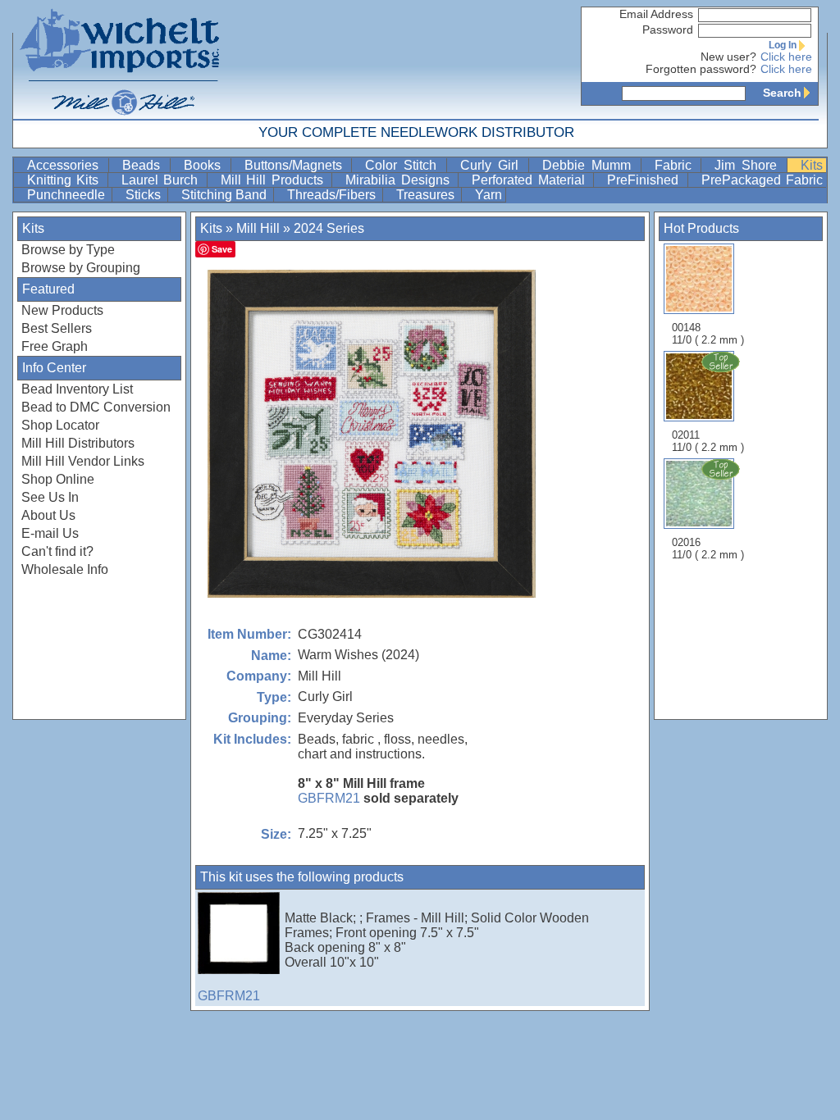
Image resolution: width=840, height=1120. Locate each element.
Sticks (145, 195)
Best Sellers (56, 328)
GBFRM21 (329, 798)
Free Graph (54, 346)
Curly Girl (492, 165)
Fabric (676, 165)
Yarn (488, 195)
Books (205, 165)
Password (667, 30)
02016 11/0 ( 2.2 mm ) (708, 548)
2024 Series (329, 228)
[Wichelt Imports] (120, 59)
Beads (144, 165)
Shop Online (57, 479)
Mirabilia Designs (399, 180)
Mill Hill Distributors (78, 443)
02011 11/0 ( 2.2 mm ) (708, 441)
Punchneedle (67, 195)
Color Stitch (404, 165)
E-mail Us (50, 533)
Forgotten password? (701, 69)
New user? (728, 57)
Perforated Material (531, 180)
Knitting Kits (65, 180)
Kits (812, 165)
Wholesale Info (64, 569)
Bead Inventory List (77, 389)
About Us (48, 515)
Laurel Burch (162, 180)
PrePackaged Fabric (762, 180)
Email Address (656, 14)
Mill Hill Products (274, 180)
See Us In (50, 497)
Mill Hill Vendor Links (82, 461)
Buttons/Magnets (296, 165)
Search (782, 92)
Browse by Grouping (80, 268)
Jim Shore (748, 165)
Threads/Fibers (333, 195)
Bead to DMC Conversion (96, 407)
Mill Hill (258, 228)
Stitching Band (225, 195)
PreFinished (645, 180)
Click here (786, 57)
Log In (783, 45)
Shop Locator (60, 425)
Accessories (66, 165)
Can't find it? (57, 551)
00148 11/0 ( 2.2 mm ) (708, 333)
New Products (62, 310)
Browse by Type (68, 250)
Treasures (427, 195)
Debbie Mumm (589, 165)
